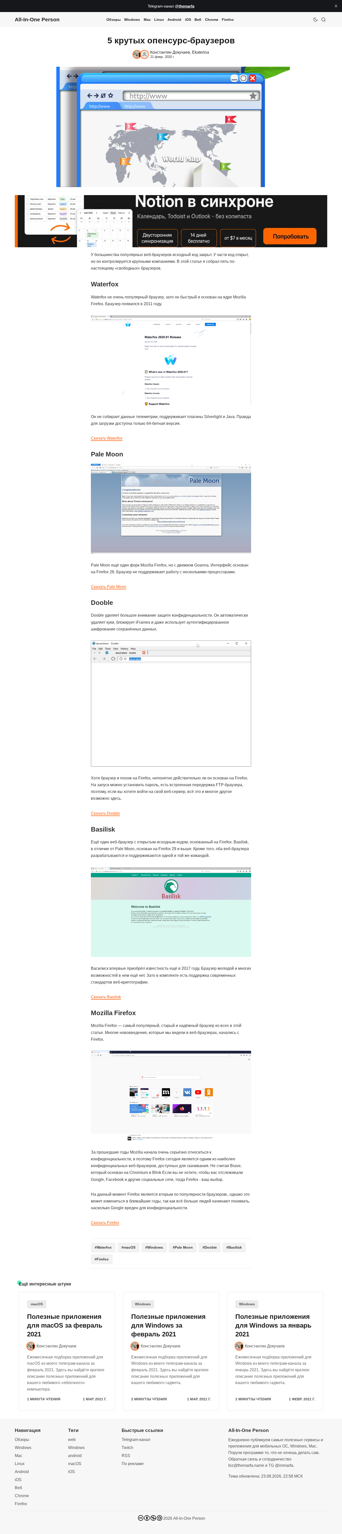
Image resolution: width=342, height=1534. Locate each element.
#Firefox (102, 1259)
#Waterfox (103, 1247)
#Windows (154, 1247)
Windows (132, 20)
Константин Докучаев (170, 52)
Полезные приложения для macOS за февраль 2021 (64, 1325)
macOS (37, 1304)
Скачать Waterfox (106, 438)
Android (174, 20)
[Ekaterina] (144, 54)
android (75, 1456)
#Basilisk (234, 1247)
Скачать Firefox (105, 1223)
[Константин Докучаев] (137, 54)
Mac (147, 20)
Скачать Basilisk (106, 997)
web (72, 1439)
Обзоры (113, 20)
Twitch (127, 1447)
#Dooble (210, 1247)
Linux (159, 20)
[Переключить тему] (315, 19)
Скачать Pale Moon (108, 587)
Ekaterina (200, 52)
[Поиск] (323, 19)
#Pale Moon (183, 1247)
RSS (126, 1456)
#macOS (128, 1247)
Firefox (228, 20)
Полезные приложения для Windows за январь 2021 (273, 1325)
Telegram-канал (136, 1439)
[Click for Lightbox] (171, 360)
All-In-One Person (189, 1518)
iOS (188, 20)
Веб (198, 20)
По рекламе (133, 1464)
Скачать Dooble (105, 813)
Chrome (211, 20)
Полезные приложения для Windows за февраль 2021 (168, 1325)
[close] (336, 6)
